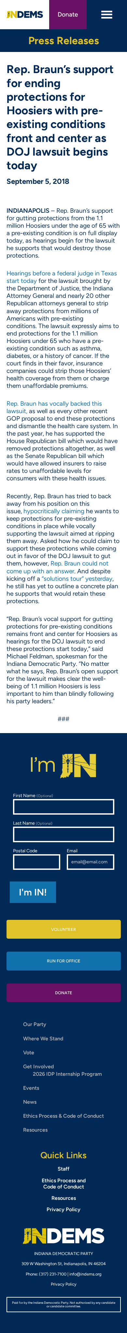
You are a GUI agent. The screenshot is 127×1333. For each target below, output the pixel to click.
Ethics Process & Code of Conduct (63, 1116)
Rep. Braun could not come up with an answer (57, 567)
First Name (33, 795)
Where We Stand (43, 1038)
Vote (28, 1052)
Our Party (34, 1024)
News (29, 1102)
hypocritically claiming (53, 511)
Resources (35, 1130)
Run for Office (63, 960)
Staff (63, 1169)
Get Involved (38, 1066)
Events (31, 1088)
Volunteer (63, 929)
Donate (68, 14)
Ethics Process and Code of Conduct (64, 1183)
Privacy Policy (63, 1209)
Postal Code (25, 851)
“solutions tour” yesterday (77, 578)
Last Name (32, 823)
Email (72, 851)
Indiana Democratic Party (25, 14)
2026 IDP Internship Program (67, 1074)
